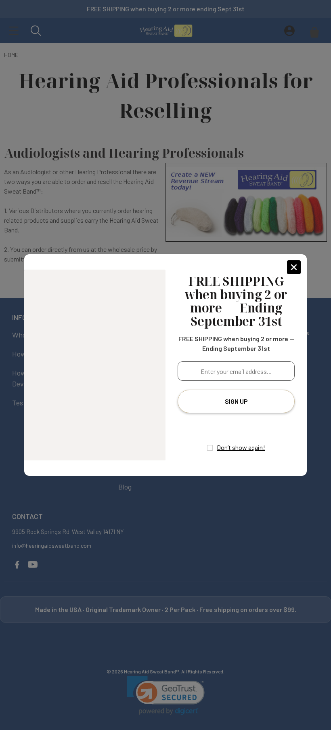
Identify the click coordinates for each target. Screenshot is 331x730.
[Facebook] (228, 427)
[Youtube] (244, 427)
